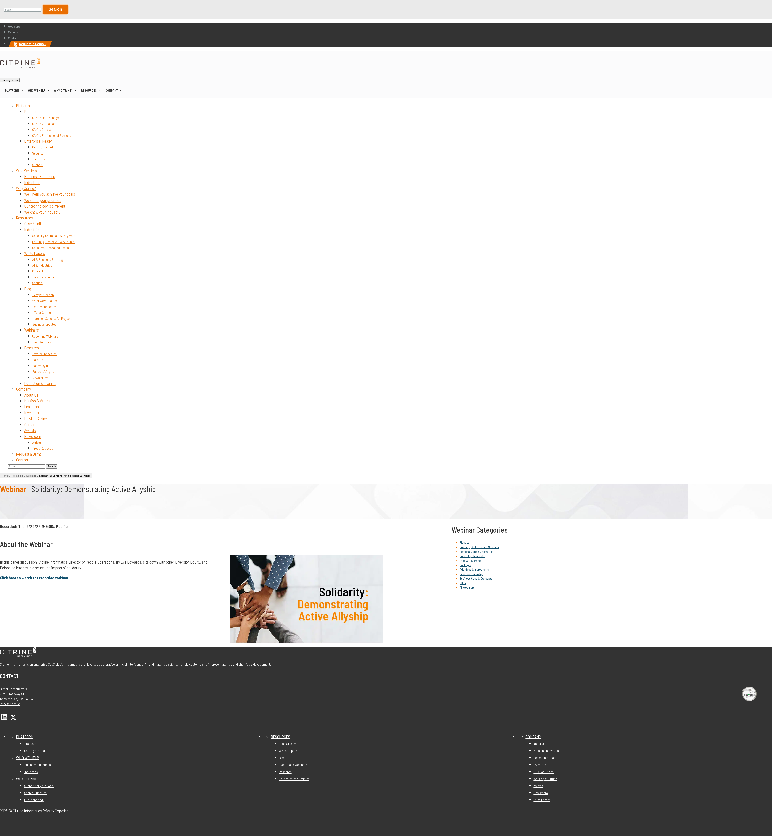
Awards (30, 430)
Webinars (14, 26)
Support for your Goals (39, 786)
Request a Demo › (32, 43)
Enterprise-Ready (38, 140)
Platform (12, 90)
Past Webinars (42, 342)
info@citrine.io (10, 704)
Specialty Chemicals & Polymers (53, 235)
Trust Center (541, 800)
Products (31, 111)
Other (463, 583)
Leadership (33, 406)
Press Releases (42, 448)
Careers (13, 32)
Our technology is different (44, 205)
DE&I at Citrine (35, 418)
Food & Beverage (470, 560)
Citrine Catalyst (42, 129)
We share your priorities (42, 200)
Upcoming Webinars (45, 336)
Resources (89, 90)
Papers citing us (43, 371)
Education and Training (294, 779)
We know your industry (42, 211)
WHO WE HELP (27, 757)
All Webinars (467, 587)
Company (111, 90)
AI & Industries (42, 265)
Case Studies (34, 223)
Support (37, 165)
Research (31, 347)
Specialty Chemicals (472, 556)
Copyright (62, 810)
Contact (13, 38)
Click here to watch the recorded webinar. (34, 577)
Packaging (466, 565)
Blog (27, 288)
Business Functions (39, 176)
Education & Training (40, 383)
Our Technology (34, 800)
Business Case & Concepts (476, 578)
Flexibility (38, 159)
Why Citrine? (63, 90)
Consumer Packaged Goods (50, 247)
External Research (44, 306)
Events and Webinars (293, 764)
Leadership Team (544, 757)
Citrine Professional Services (51, 135)
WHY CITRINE (26, 778)
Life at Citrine (41, 312)
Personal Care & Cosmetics (476, 551)
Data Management (44, 277)
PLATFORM (24, 736)
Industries (32, 182)
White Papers (34, 253)
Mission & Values (37, 400)
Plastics (464, 542)
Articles (37, 442)
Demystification (43, 295)
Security (37, 153)
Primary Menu (10, 80)
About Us (31, 394)
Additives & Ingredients (474, 569)
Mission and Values (546, 750)
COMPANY (533, 736)
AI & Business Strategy (47, 259)
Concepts (38, 271)
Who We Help (37, 90)
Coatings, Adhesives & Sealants (53, 241)
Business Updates (44, 324)
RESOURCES (280, 736)
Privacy (48, 810)
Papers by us (40, 365)
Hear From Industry (471, 574)
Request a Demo (29, 453)
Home (5, 475)
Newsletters (40, 377)
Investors (31, 412)
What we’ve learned (45, 300)
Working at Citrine (545, 779)
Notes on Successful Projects (52, 318)
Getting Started (42, 147)
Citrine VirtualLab (43, 123)
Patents (37, 359)
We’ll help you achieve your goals (49, 193)
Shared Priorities (35, 793)
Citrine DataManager (46, 117)
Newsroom (32, 436)
